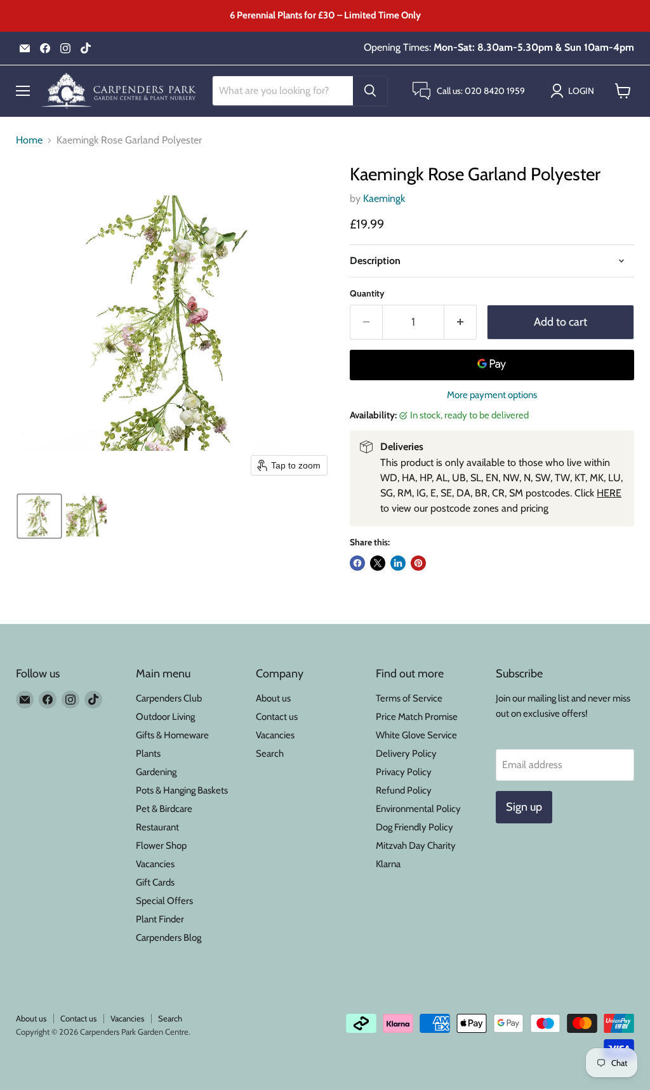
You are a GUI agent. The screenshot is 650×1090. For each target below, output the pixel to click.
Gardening (156, 772)
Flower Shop (161, 845)
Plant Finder (160, 919)
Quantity (367, 293)
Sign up (524, 807)
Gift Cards (155, 882)
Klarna (388, 864)
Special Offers (164, 901)
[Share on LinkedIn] (398, 563)
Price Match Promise (417, 716)
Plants (148, 753)
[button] (574, 90)
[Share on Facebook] (357, 563)
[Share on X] (377, 563)
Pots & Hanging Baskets (182, 790)
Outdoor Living (165, 716)
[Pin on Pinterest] (418, 563)
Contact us (277, 716)
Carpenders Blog (168, 937)
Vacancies (155, 864)
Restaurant (157, 827)
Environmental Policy (418, 808)
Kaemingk (384, 198)
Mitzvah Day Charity (416, 845)
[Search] (370, 90)
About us (273, 698)
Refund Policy (404, 790)
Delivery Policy (406, 753)
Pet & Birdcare (164, 808)
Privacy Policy (404, 772)
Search (270, 753)
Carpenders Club (169, 698)
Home (29, 140)
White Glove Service (416, 735)
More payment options (492, 395)
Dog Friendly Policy (414, 827)
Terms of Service (409, 698)
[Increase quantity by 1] (460, 322)
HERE (609, 493)
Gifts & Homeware (172, 735)
